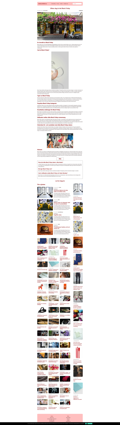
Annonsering (53, 3)
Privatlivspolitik (90, 423)
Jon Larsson (45, 10)
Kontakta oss (66, 3)
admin (60, 187)
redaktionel (81, 10)
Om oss (58, 3)
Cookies (61, 3)
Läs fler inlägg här (60, 181)
